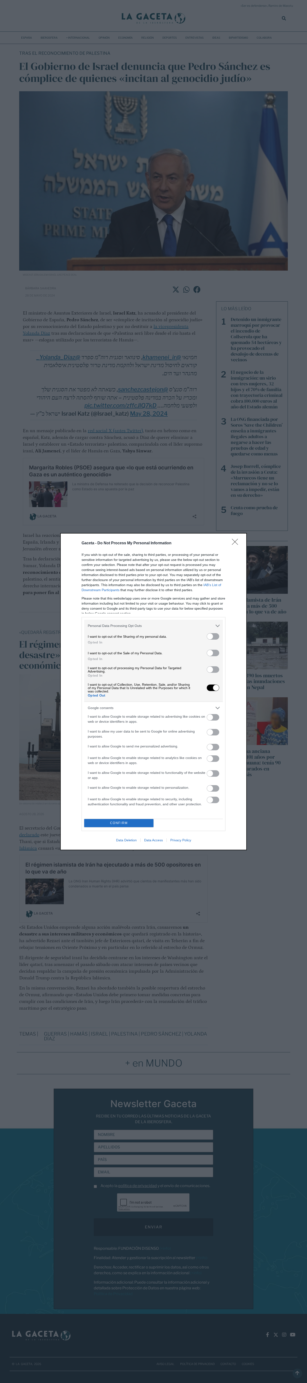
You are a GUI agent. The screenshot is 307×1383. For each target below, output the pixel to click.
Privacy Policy (180, 840)
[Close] (236, 543)
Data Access (153, 840)
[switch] (213, 636)
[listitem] (153, 625)
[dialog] (153, 691)
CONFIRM (119, 823)
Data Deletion (126, 840)
